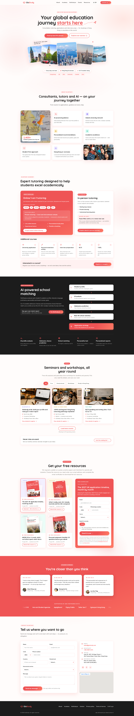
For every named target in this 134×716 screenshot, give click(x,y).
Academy (64, 2)
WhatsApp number (95, 507)
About (58, 2)
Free (51, 383)
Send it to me (87, 533)
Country (25, 659)
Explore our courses (78, 35)
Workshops (71, 383)
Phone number (36, 651)
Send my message (33, 688)
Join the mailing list (102, 440)
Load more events (67, 428)
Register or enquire (102, 264)
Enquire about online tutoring (35, 230)
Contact (82, 706)
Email (81, 499)
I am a (81, 514)
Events (80, 2)
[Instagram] (82, 667)
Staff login (110, 706)
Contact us (106, 2)
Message (25, 674)
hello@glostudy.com (103, 541)
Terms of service (101, 706)
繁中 (96, 2)
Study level (53, 659)
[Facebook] (86, 667)
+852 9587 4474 (88, 650)
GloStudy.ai (72, 2)
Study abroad (60, 383)
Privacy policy (90, 706)
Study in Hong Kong (83, 383)
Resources (87, 2)
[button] (29, 250)
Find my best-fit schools (56, 36)
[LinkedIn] (90, 667)
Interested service (28, 666)
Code (80, 507)
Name (24, 644)
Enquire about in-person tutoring (90, 230)
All (46, 383)
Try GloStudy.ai (55, 312)
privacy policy (86, 543)
